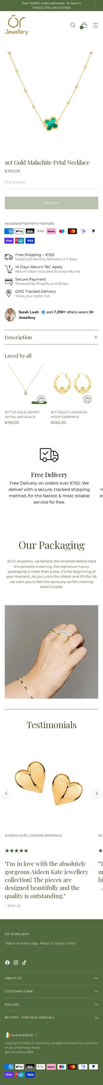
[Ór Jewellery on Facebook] (8, 963)
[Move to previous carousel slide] (6, 793)
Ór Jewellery (40, 1043)
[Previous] (8, 5)
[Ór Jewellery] (17, 25)
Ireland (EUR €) (22, 1035)
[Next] (95, 5)
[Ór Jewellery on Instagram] (16, 963)
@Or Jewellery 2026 (19, 1052)
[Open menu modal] (95, 25)
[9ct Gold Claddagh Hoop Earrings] (72, 384)
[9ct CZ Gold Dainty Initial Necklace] (26, 384)
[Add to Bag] (87, 399)
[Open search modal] (72, 25)
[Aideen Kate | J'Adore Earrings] (49, 784)
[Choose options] (41, 399)
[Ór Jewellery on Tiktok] (25, 963)
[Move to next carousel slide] (96, 793)
